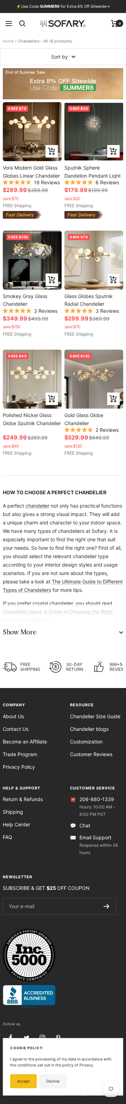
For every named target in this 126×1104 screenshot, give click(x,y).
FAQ (7, 837)
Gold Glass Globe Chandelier (83, 419)
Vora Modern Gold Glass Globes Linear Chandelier (31, 171)
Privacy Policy (19, 767)
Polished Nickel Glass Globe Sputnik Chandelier (32, 419)
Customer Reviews (91, 754)
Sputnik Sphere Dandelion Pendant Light (92, 171)
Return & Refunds (23, 799)
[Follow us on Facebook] (11, 1037)
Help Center (16, 824)
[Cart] (114, 23)
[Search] (22, 23)
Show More (19, 632)
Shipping (13, 812)
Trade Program (20, 754)
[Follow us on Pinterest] (58, 1037)
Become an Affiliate (25, 742)
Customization (86, 742)
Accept (23, 1081)
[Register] (107, 906)
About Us (13, 716)
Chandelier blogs (89, 729)
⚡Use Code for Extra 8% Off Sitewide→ (63, 6)
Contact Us (15, 729)
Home (8, 41)
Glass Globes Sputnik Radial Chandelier (88, 300)
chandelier (37, 506)
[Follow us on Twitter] (26, 1037)
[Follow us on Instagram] (42, 1037)
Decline (52, 1081)
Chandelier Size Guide (95, 716)
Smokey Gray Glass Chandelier (25, 300)
